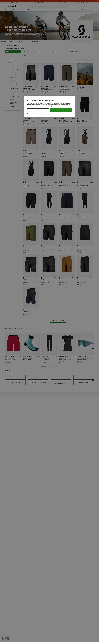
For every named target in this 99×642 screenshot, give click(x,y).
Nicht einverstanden (38, 110)
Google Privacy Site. (55, 106)
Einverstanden (61, 110)
